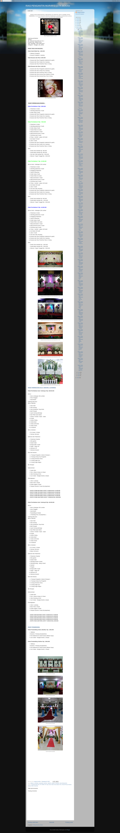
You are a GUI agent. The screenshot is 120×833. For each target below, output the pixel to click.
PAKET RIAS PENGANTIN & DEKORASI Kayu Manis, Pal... (80, 149)
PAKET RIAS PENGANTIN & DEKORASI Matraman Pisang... (80, 312)
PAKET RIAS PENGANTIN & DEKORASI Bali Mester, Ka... (80, 339)
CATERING (36, 783)
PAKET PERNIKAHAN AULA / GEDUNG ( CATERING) (42, 387)
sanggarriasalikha (80, 12)
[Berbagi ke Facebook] (56, 781)
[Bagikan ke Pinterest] (58, 781)
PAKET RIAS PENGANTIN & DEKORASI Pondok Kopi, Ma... (80, 212)
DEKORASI (41, 783)
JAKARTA (49, 783)
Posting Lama (69, 822)
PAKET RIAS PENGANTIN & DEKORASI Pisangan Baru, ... (80, 157)
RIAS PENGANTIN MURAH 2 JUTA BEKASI (48, 5)
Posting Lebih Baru (33, 822)
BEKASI (32, 783)
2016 (78, 377)
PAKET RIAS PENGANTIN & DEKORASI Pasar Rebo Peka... (80, 304)
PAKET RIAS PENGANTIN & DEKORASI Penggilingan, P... (80, 249)
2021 (78, 20)
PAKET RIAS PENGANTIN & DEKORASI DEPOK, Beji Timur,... (80, 112)
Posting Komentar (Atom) (38, 824)
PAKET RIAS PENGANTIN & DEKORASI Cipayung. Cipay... (80, 98)
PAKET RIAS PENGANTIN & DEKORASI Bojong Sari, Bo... (80, 47)
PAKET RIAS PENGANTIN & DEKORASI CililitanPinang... (80, 171)
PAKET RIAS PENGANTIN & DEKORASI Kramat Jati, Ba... (80, 332)
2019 (78, 23)
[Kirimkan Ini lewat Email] (53, 781)
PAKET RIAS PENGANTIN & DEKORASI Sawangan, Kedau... (80, 54)
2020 (78, 22)
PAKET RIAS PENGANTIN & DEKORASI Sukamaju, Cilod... (80, 84)
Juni (79, 372)
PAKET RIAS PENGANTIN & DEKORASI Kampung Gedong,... (80, 141)
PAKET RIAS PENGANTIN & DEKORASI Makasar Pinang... (80, 326)
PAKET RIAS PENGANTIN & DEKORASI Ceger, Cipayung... (80, 241)
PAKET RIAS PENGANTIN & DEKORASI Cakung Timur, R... (80, 256)
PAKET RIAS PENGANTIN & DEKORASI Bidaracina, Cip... (80, 34)
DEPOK (45, 783)
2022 (78, 18)
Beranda (51, 822)
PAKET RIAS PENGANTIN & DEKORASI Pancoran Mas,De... (80, 105)
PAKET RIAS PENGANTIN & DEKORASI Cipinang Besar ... (80, 192)
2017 (78, 27)
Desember (80, 28)
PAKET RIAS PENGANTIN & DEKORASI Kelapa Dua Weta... (80, 227)
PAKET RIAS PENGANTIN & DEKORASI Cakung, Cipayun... (80, 290)
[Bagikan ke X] (55, 781)
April (79, 375)
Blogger (68, 829)
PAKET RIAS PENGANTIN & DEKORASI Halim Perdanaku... (80, 163)
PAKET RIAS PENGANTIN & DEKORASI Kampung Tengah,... (80, 178)
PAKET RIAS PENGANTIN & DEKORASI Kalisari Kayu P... (80, 134)
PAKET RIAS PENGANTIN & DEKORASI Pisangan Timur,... (80, 128)
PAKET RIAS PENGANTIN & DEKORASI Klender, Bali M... (80, 40)
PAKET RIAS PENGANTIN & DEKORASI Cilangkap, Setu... (80, 234)
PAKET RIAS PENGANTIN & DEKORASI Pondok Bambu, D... (80, 219)
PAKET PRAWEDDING (34, 627)
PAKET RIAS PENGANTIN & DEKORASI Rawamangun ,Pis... (80, 120)
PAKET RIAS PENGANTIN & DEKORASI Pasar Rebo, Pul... (80, 276)
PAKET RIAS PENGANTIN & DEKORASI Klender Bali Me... (80, 206)
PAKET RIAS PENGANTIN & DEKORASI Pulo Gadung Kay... (80, 297)
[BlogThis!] (54, 781)
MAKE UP (54, 783)
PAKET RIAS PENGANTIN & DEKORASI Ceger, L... (80, 361)
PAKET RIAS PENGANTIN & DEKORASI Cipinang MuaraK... (80, 185)
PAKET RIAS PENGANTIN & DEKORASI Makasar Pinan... (80, 319)
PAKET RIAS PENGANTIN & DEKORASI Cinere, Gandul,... (80, 69)
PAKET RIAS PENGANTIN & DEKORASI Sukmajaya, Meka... (80, 90)
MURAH (57, 783)
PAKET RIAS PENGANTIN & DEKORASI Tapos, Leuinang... (80, 61)
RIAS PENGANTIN (63, 783)
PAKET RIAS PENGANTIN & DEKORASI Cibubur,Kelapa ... (80, 354)
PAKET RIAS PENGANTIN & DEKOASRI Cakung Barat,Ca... (80, 368)
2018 (78, 25)
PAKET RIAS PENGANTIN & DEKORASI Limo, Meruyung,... (80, 76)
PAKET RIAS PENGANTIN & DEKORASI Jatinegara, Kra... (80, 283)
